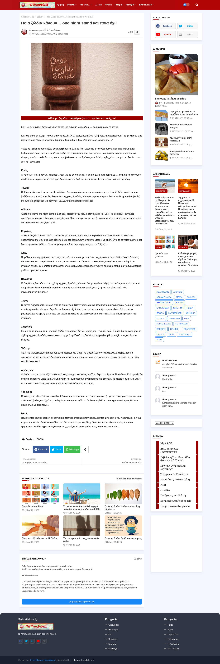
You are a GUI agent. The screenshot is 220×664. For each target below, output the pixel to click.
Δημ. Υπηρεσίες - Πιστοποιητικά (170, 450)
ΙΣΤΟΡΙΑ (160, 313)
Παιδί (170, 624)
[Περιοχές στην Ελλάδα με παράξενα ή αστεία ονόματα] (161, 115)
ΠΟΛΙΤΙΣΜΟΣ (189, 329)
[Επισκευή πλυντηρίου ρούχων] (161, 129)
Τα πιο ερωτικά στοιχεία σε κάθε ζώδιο (81, 539)
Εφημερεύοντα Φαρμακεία (175, 506)
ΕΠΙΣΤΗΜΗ (178, 308)
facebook (167, 26)
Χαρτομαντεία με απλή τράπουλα (181, 139)
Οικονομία (113, 624)
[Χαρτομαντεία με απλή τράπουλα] (161, 142)
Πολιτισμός (173, 639)
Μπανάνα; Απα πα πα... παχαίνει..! (182, 152)
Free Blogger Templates (42, 660)
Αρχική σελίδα (27, 17)
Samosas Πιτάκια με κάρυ (170, 98)
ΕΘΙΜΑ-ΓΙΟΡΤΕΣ (164, 302)
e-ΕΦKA (165, 490)
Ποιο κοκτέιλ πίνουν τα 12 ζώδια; (40, 538)
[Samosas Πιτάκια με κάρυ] (176, 74)
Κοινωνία (112, 639)
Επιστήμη (113, 629)
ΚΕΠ (163, 484)
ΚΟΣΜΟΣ (161, 318)
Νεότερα (130, 5)
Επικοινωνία (145, 5)
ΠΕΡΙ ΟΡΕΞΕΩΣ (164, 324)
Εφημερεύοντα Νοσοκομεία (175, 500)
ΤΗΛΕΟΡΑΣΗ (184, 334)
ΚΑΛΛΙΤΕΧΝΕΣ (174, 313)
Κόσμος (112, 644)
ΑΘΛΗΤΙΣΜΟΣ (163, 292)
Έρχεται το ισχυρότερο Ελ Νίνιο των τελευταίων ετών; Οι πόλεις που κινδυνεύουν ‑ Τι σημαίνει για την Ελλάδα (187, 207)
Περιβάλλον (173, 634)
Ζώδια (98, 5)
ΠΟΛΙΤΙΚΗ (174, 329)
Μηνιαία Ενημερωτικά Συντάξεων (173, 467)
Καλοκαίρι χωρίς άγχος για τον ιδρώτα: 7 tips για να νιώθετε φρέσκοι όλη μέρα (188, 259)
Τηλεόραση (173, 644)
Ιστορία (118, 5)
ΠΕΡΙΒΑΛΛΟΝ (181, 324)
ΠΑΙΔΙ (186, 318)
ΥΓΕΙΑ (159, 340)
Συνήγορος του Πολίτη (173, 495)
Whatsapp (74, 449)
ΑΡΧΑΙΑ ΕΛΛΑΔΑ (164, 297)
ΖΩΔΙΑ (40, 17)
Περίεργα (112, 648)
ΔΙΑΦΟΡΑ (191, 297)
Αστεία (108, 5)
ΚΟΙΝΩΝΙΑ (190, 313)
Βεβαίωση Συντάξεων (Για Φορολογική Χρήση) (175, 459)
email (189, 34)
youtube (167, 34)
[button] (197, 5)
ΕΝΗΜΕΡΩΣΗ (163, 308)
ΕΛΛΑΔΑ (179, 302)
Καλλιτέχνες (173, 648)
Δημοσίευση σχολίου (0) (82, 601)
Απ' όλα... (85, 5)
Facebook (42, 449)
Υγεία (170, 629)
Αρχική (60, 5)
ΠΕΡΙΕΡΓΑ (161, 329)
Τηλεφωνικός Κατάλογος (174, 474)
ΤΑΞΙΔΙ (171, 334)
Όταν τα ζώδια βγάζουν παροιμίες (123, 538)
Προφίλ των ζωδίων (32, 506)
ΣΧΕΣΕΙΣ (160, 334)
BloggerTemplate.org (83, 660)
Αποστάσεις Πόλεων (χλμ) (175, 479)
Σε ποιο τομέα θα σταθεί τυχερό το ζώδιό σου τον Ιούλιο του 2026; (81, 507)
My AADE (166, 443)
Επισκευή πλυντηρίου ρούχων (181, 126)
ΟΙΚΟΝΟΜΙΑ (174, 318)
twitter (190, 26)
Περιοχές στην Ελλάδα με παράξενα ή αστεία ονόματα (184, 113)
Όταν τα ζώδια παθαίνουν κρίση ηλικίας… (122, 507)
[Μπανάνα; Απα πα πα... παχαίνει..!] (161, 155)
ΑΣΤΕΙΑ (179, 297)
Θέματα (70, 5)
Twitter (58, 449)
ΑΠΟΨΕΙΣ (177, 292)
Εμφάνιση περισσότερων (129, 479)
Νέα (110, 634)
